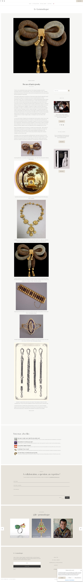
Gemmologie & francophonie (56, 562)
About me (56, 557)
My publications (36, 3)
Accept (62, 577)
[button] (81, 570)
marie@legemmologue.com (54, 477)
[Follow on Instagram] (2, 1)
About (30, 3)
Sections (49, 3)
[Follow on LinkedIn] (4, 1)
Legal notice (56, 579)
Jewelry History (31, 80)
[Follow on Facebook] (0, 1)
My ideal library (43, 3)
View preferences (78, 577)
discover (61, 121)
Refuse (70, 577)
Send (67, 497)
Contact (56, 565)
